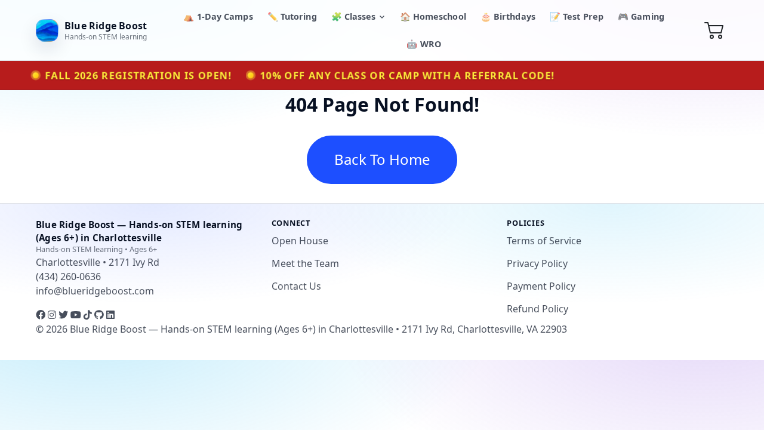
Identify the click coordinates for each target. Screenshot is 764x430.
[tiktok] (89, 314)
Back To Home (382, 159)
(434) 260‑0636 (68, 276)
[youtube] (77, 314)
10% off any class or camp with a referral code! (406, 75)
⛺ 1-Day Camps (217, 16)
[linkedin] (110, 314)
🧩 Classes (353, 16)
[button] (714, 30)
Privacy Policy (537, 263)
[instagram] (53, 314)
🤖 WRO (423, 44)
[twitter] (64, 314)
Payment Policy (541, 286)
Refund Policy (537, 308)
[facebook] (42, 314)
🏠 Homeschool (433, 16)
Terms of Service (544, 240)
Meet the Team (305, 263)
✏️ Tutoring (292, 16)
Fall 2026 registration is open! (138, 75)
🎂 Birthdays (507, 16)
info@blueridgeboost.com (95, 290)
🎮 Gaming (641, 16)
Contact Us (296, 286)
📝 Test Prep (576, 16)
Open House (300, 240)
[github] (100, 314)
